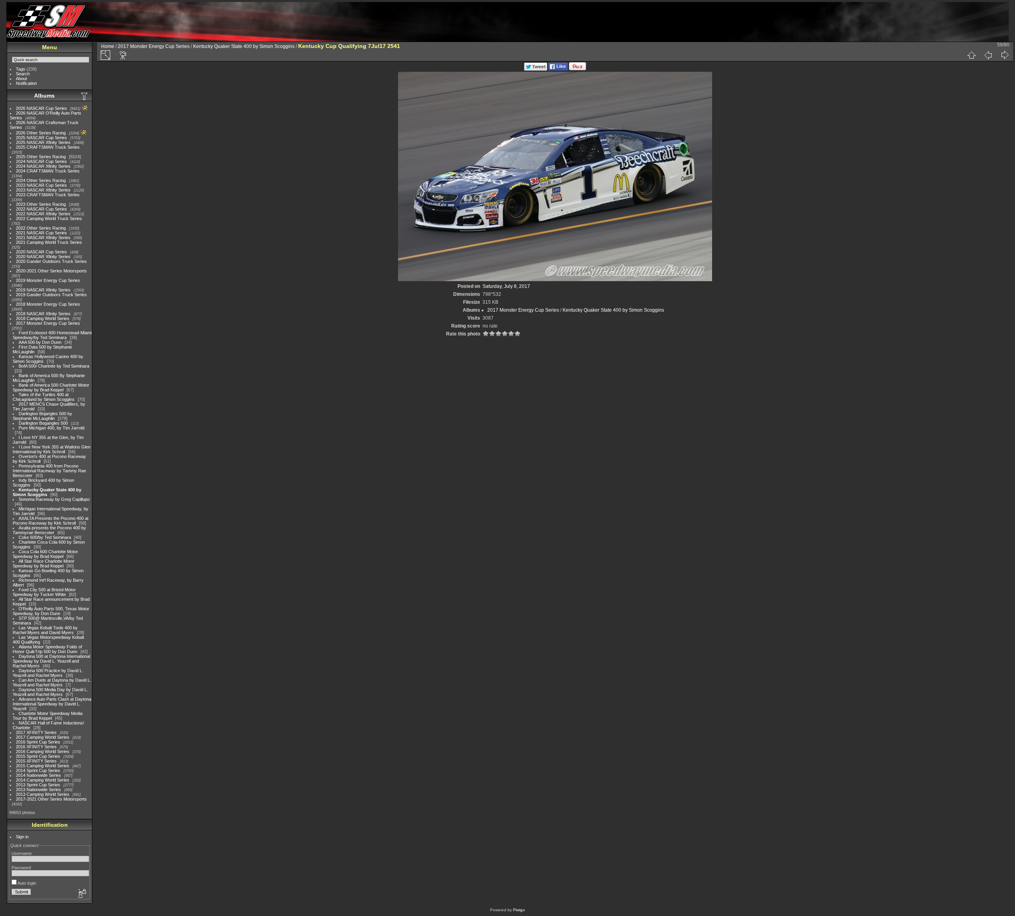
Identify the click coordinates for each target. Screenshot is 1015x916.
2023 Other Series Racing (41, 204)
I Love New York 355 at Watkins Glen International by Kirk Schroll (51, 449)
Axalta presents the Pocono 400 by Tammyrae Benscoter (49, 530)
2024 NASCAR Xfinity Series (43, 166)
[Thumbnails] (971, 55)
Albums (44, 95)
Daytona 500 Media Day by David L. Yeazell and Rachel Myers (50, 692)
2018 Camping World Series (42, 318)
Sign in (22, 836)
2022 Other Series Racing (41, 228)
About (21, 78)
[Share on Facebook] (558, 69)
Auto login (26, 883)
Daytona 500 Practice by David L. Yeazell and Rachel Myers (48, 673)
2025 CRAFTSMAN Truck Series (48, 147)
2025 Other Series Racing (41, 156)
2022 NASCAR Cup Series (41, 209)
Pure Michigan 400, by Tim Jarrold (51, 427)
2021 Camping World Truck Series (49, 242)
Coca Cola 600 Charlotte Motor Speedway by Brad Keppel (45, 554)
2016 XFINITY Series (36, 746)
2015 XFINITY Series (36, 761)
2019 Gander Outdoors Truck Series (51, 294)
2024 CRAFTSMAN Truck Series (48, 171)
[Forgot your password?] (82, 894)
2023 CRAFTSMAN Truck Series (48, 194)
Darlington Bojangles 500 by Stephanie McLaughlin (42, 416)
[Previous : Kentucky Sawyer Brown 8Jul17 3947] (988, 55)
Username (21, 853)
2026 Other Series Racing (41, 132)
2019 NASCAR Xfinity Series (43, 289)
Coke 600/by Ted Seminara (45, 537)
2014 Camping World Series (42, 780)
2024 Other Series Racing (41, 180)
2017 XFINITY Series (36, 732)
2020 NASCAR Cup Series (41, 251)
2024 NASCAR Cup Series (41, 161)
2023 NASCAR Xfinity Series (43, 190)
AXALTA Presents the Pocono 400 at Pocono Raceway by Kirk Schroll (50, 520)
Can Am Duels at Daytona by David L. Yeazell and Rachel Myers (52, 682)
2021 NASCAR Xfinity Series (43, 237)
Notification (26, 83)
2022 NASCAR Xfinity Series (43, 213)
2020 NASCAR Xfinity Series (43, 256)
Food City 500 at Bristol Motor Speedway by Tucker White (44, 592)
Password (21, 867)
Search (23, 73)
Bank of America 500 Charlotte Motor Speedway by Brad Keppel (51, 387)
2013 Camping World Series (42, 794)
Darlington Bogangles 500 (43, 423)
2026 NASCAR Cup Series (41, 108)
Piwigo (519, 910)
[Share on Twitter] (535, 69)
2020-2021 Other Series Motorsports (51, 270)
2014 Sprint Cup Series (38, 770)
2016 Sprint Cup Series (38, 742)
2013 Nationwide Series (38, 789)
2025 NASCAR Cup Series (41, 137)
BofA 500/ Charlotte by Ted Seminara (54, 366)
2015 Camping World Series (42, 765)
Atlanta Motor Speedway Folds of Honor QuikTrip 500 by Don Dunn (47, 649)
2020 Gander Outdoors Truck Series (51, 261)
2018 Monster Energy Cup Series (48, 304)
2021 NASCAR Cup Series (41, 232)
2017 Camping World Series (42, 737)
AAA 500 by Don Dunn (40, 342)
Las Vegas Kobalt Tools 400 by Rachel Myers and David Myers (45, 630)
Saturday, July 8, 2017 (506, 286)
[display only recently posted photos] (85, 96)
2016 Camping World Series (42, 751)
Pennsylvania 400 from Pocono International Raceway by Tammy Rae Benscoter (49, 471)
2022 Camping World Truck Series (49, 218)
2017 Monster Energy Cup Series (48, 323)
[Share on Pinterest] (577, 69)
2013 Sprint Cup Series (38, 784)
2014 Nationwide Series (38, 775)
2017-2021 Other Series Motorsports (51, 799)
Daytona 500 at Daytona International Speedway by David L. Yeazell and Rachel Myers (51, 661)
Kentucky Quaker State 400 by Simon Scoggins (47, 492)
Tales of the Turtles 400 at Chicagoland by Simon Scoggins (44, 397)
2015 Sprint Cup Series (38, 756)
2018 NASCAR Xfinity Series (43, 313)
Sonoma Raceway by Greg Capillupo (54, 499)
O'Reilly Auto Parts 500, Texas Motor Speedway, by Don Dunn (51, 611)
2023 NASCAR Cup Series (41, 185)
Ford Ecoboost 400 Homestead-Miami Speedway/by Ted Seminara (52, 335)
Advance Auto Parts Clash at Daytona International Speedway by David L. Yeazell (52, 704)
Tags (20, 69)
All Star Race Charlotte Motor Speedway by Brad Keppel (44, 563)
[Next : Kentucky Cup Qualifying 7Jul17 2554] (1004, 55)
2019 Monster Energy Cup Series (48, 280)
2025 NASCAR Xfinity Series (43, 142)
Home (107, 46)
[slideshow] (123, 55)
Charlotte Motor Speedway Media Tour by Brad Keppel (47, 716)
